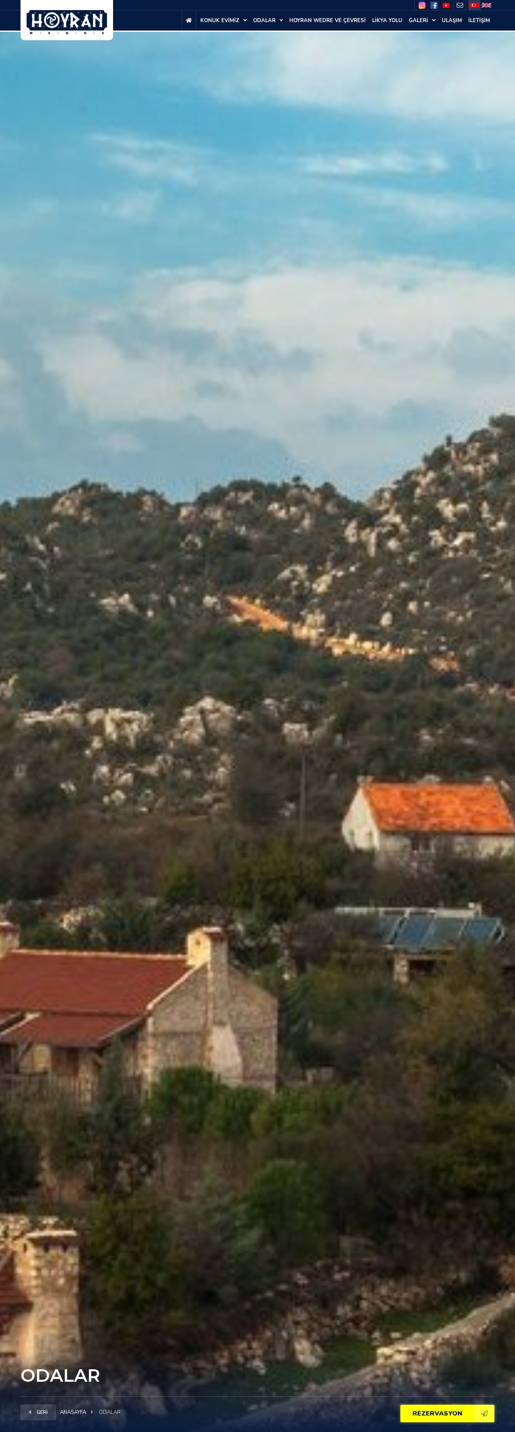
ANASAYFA (73, 1412)
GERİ (41, 1412)
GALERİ (419, 20)
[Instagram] (422, 5)
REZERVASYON (437, 1413)
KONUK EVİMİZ (220, 20)
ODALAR (265, 20)
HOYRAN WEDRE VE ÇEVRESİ (327, 20)
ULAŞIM (452, 20)
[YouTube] (446, 5)
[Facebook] (434, 5)
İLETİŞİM (479, 20)
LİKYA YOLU (387, 20)
